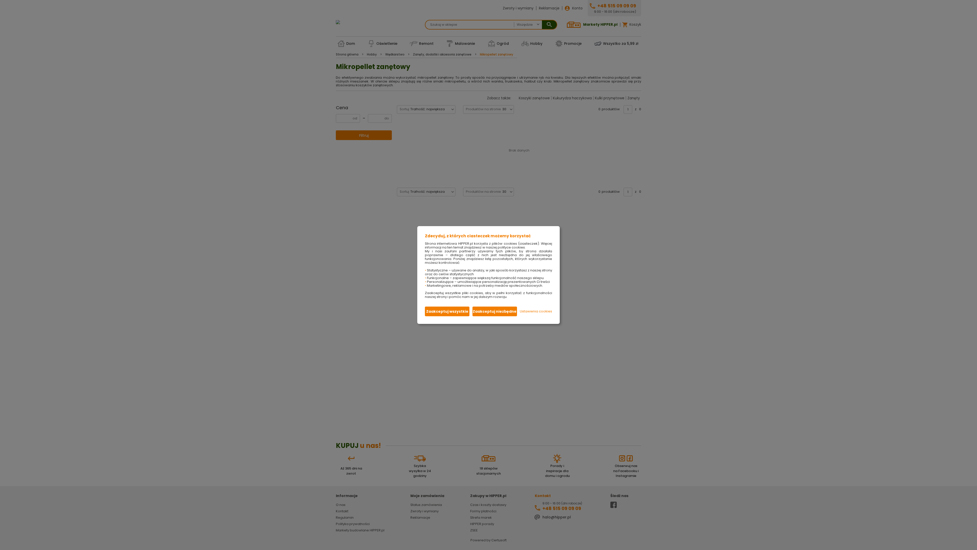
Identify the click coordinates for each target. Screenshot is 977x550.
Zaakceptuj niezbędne (494, 311)
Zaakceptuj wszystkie (447, 311)
